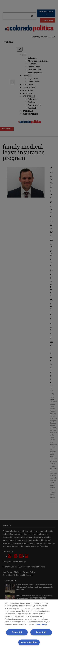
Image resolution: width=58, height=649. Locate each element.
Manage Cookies (29, 642)
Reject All (17, 632)
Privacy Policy (41, 624)
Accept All (41, 632)
